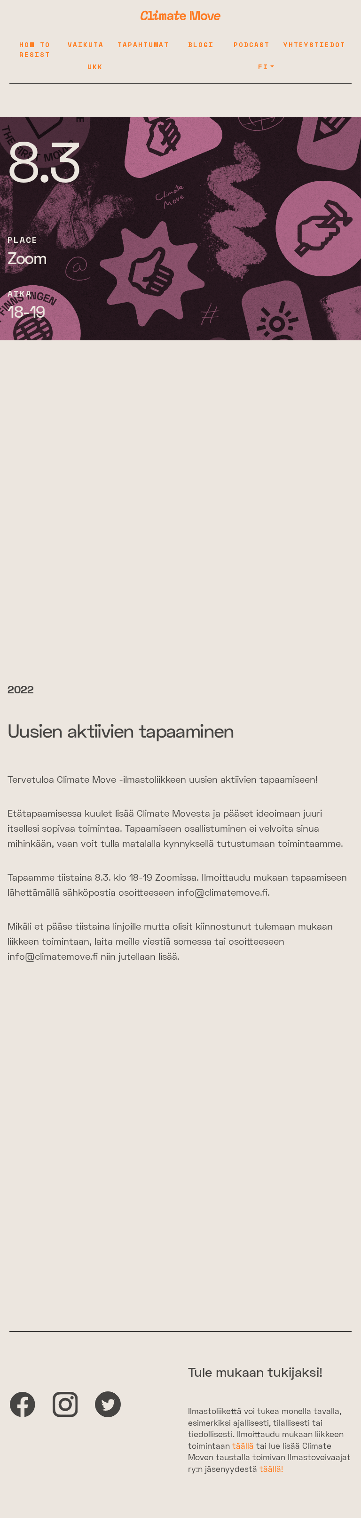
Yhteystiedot (314, 44)
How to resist (34, 49)
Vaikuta (86, 44)
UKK (95, 67)
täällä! (271, 1470)
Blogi (201, 44)
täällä (243, 1447)
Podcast (252, 44)
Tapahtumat (143, 44)
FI (263, 67)
